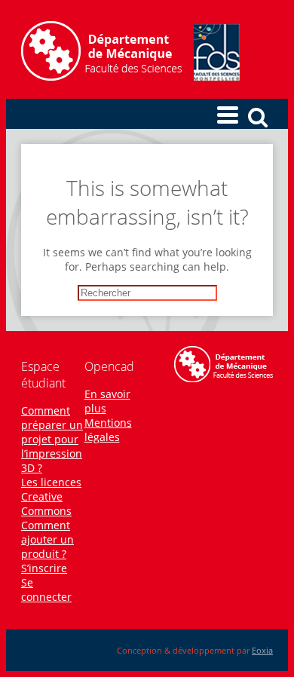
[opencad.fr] (130, 76)
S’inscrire (44, 568)
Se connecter (46, 589)
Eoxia (262, 650)
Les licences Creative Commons (51, 496)
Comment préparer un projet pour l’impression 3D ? (52, 439)
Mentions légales (108, 429)
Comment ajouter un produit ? (47, 539)
